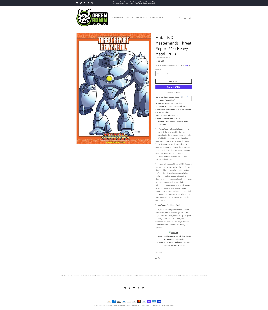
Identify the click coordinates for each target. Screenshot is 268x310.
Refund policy (135, 305)
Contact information (168, 305)
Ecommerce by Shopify (124, 305)
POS (114, 305)
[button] (141, 17)
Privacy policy (145, 305)
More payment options (173, 92)
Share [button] (159, 258)
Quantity (158, 69)
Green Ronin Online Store (106, 305)
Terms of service (155, 305)
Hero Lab (169, 118)
